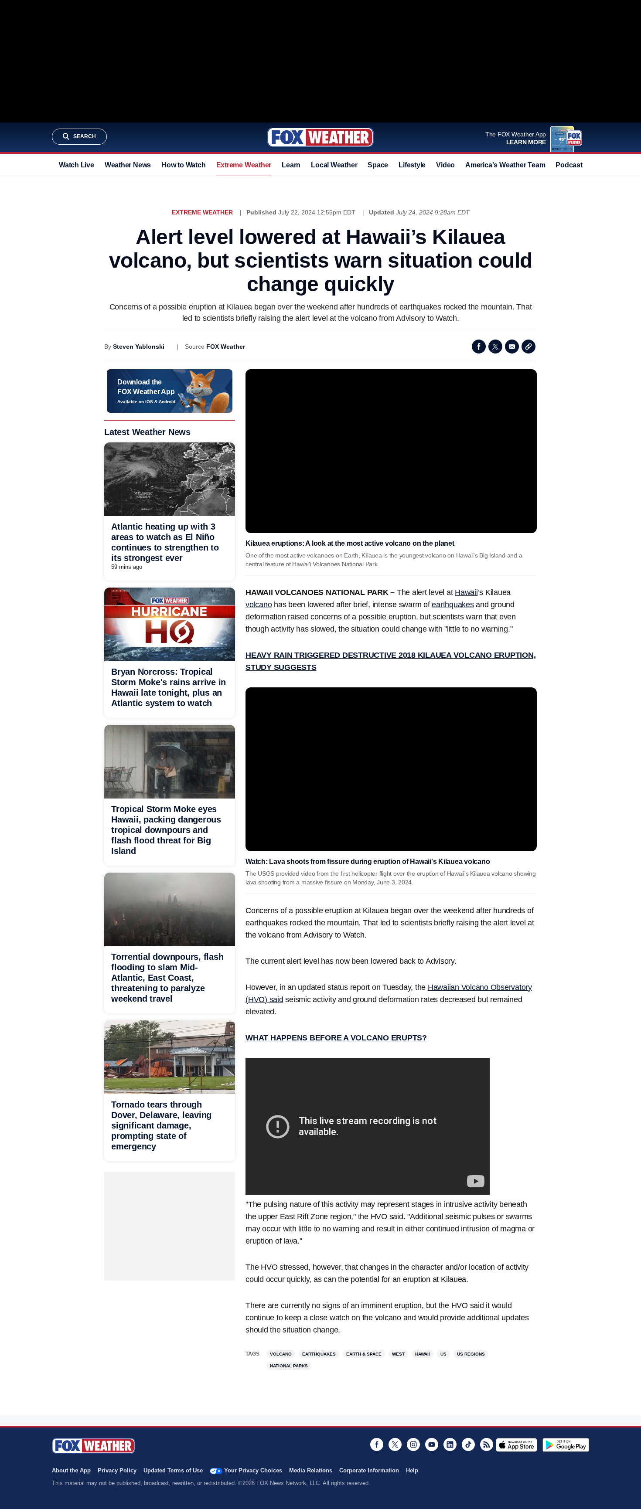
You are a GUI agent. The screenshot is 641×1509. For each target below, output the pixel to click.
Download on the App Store (516, 1445)
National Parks (289, 1365)
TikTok (468, 1444)
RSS (486, 1444)
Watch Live (76, 165)
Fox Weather (320, 137)
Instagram (413, 1444)
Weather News (128, 165)
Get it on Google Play (565, 1445)
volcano (258, 604)
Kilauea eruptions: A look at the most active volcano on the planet (349, 543)
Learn (291, 165)
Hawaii (466, 592)
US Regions (471, 1354)
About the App (71, 1470)
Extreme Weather (244, 165)
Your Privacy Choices (253, 1470)
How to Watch (183, 165)
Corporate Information (369, 1470)
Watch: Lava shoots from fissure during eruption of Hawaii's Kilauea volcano (367, 861)
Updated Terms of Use (173, 1470)
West (398, 1354)
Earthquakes (319, 1354)
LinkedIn (450, 1444)
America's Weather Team (505, 165)
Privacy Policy (117, 1470)
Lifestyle (412, 165)
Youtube (431, 1444)
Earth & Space (364, 1354)
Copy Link (528, 346)
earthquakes (453, 604)
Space (378, 165)
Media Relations (310, 1470)
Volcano (281, 1354)
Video (445, 165)
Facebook (479, 346)
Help (412, 1470)
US (443, 1354)
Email (512, 346)
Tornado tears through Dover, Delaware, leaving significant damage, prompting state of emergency (161, 1125)
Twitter (495, 346)
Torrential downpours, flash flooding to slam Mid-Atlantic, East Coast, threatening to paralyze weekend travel (167, 977)
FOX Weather (225, 346)
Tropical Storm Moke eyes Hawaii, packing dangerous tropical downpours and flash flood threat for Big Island (166, 830)
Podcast (569, 165)
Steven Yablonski (138, 346)
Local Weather (334, 165)
